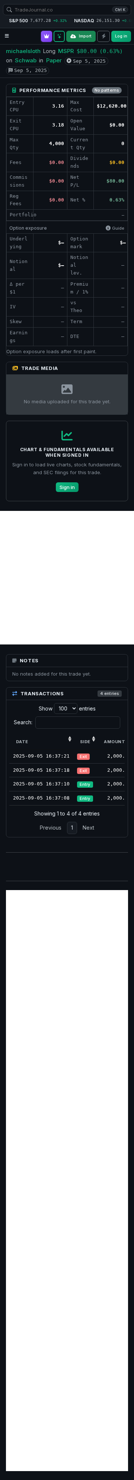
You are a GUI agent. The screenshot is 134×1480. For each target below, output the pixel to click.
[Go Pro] (46, 36)
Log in (121, 36)
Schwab (25, 60)
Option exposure (28, 228)
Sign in (67, 487)
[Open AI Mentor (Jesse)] (59, 36)
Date (22, 741)
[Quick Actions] (103, 36)
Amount (114, 741)
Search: (23, 722)
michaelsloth (23, 51)
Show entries (67, 708)
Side (85, 741)
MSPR (66, 51)
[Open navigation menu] (7, 36)
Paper (54, 60)
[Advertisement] (67, 577)
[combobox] (67, 9)
